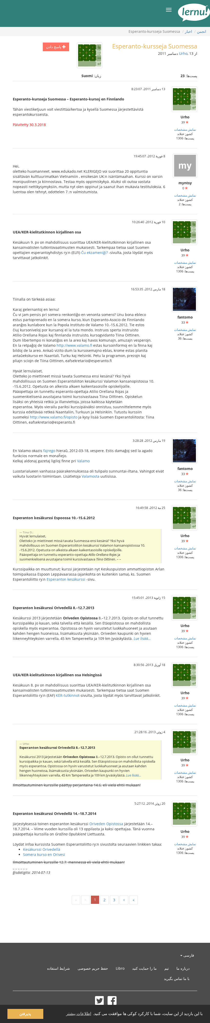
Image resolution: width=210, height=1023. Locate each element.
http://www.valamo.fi (74, 345)
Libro (120, 968)
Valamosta (90, 476)
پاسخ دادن (54, 46)
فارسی (188, 955)
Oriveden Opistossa (106, 823)
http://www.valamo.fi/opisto (53, 417)
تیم (166, 968)
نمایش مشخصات (185, 129)
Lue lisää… (142, 638)
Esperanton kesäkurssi (66, 579)
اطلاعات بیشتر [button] (78, 1013)
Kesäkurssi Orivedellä (41, 849)
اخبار (188, 31)
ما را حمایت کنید (144, 968)
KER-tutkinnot (67, 695)
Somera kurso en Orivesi (44, 854)
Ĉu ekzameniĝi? (94, 252)
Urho (183, 53)
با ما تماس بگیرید (177, 978)
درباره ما (183, 968)
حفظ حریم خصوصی (93, 968)
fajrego (49, 450)
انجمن (201, 31)
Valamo (83, 460)
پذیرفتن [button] (25, 1014)
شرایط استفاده (58, 968)
